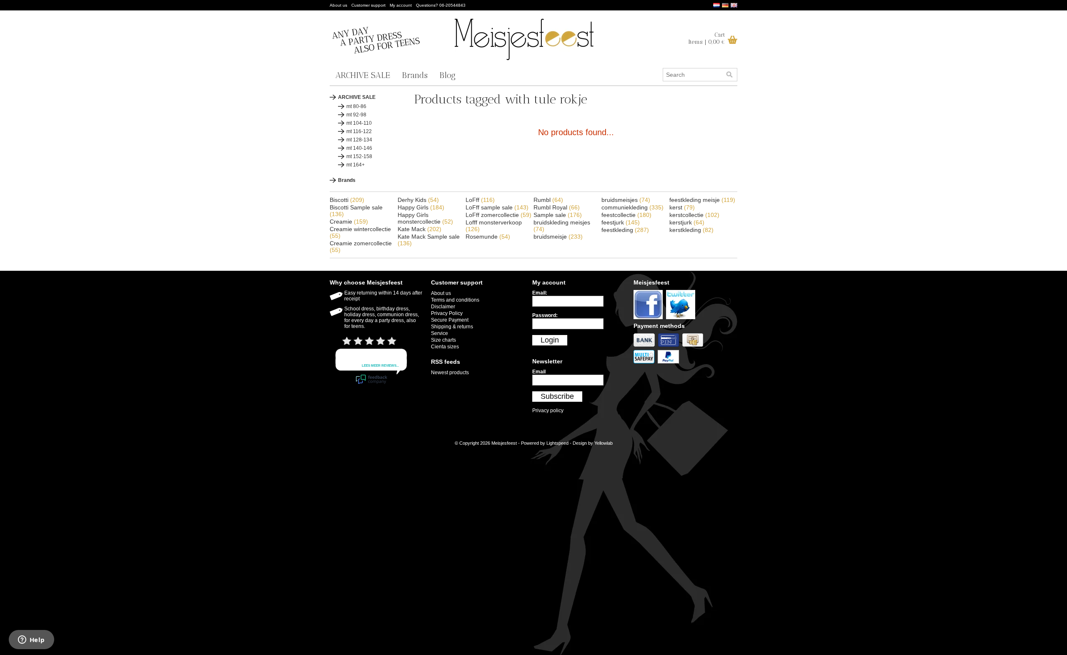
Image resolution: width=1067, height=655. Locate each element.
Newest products (450, 372)
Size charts (443, 340)
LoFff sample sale (497, 207)
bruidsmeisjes (625, 199)
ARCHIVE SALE (363, 75)
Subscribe (557, 396)
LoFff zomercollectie (498, 215)
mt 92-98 (356, 115)
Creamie (349, 221)
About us (338, 5)
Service (439, 333)
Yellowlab (603, 443)
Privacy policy (548, 410)
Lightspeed (557, 443)
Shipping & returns (452, 327)
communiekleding (632, 207)
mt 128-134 (359, 140)
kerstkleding (691, 230)
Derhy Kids (418, 199)
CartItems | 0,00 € (706, 38)
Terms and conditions (455, 300)
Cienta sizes (445, 347)
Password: (545, 315)
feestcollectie (626, 215)
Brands (415, 75)
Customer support (368, 5)
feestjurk (620, 222)
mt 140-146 (359, 148)
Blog (447, 75)
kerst (682, 207)
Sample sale (558, 215)
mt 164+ (355, 165)
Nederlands (716, 5)
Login (550, 340)
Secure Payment (449, 320)
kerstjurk (686, 222)
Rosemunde (488, 236)
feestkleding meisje (702, 199)
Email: (539, 293)
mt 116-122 (359, 131)
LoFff (480, 199)
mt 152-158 (359, 156)
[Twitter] (681, 319)
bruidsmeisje (558, 236)
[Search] (729, 74)
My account (401, 5)
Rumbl (548, 199)
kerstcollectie (694, 215)
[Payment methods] (646, 347)
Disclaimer (443, 307)
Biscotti (347, 199)
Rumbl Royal (557, 207)
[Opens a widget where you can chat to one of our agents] (31, 640)
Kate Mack (419, 229)
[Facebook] (650, 319)
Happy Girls (421, 207)
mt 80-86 (356, 106)
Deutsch (725, 5)
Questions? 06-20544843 (441, 5)
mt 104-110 (359, 123)
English (734, 5)
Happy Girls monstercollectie (425, 218)
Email (539, 372)
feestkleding (625, 230)
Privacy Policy (447, 313)
